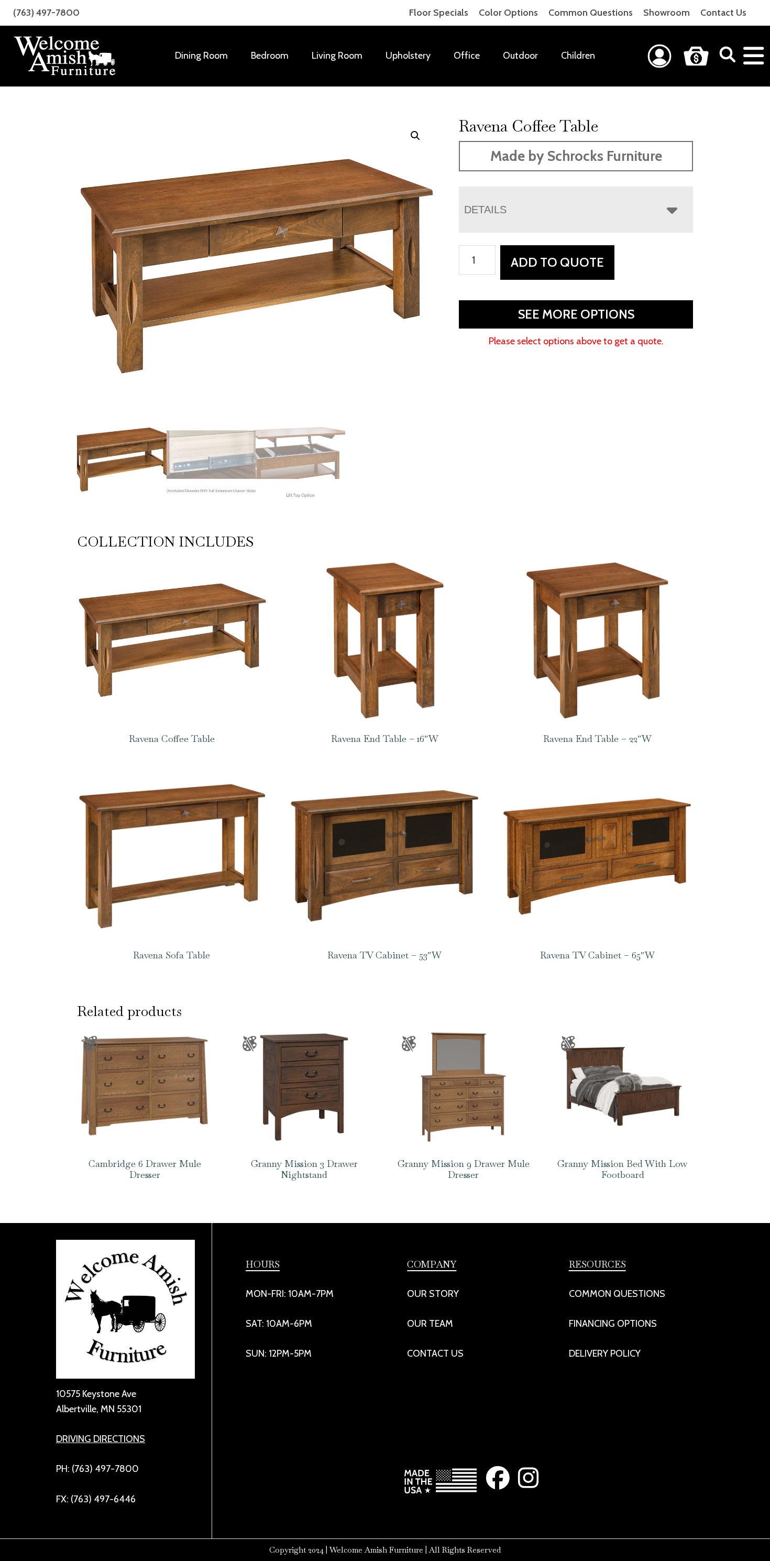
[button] (415, 135)
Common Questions (590, 12)
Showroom (666, 12)
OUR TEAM (430, 1323)
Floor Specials (438, 12)
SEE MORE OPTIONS (576, 314)
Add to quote (557, 262)
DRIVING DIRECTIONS (100, 1439)
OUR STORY (433, 1294)
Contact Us (723, 12)
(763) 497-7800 (46, 12)
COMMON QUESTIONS (617, 1294)
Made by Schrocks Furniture (576, 156)
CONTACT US (435, 1353)
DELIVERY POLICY (605, 1353)
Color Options (508, 12)
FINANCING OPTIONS (613, 1323)
